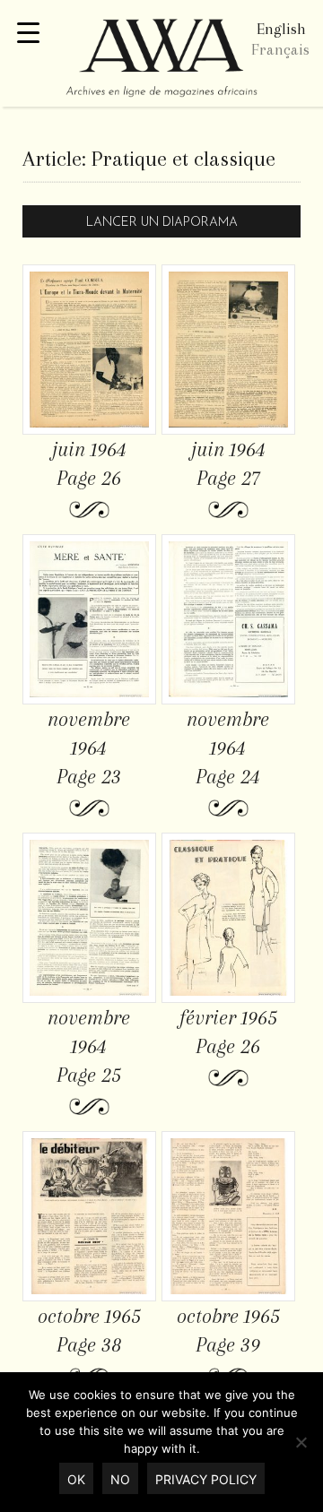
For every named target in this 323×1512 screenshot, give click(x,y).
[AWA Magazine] (161, 60)
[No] (301, 1442)
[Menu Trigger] (28, 33)
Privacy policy (206, 1479)
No (120, 1479)
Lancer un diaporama (162, 222)
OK (76, 1479)
